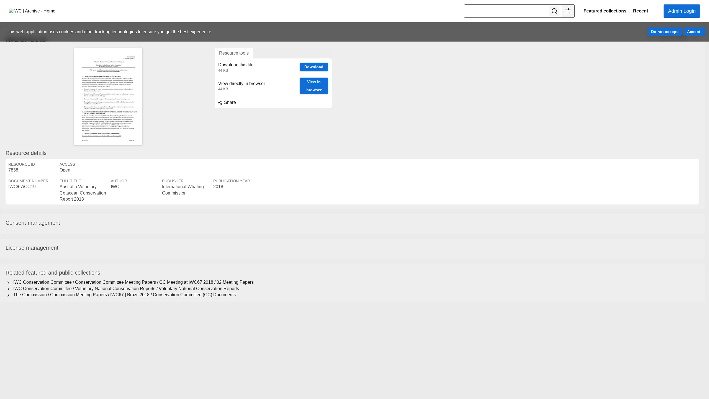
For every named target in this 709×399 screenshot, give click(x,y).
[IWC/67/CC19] (108, 96)
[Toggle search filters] (568, 11)
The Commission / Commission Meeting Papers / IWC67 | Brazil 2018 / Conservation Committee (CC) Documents (123, 294)
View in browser (314, 86)
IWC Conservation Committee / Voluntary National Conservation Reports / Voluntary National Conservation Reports (125, 288)
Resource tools (234, 53)
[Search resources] (554, 11)
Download (313, 67)
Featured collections (605, 11)
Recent (640, 11)
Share (229, 102)
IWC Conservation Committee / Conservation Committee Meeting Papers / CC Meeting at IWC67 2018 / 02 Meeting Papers (132, 282)
